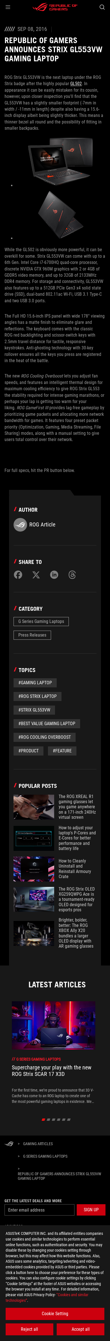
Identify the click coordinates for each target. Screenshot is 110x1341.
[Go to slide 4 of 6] (59, 1119)
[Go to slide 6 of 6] (69, 1119)
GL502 (76, 83)
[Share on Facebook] (18, 574)
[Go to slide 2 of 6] (48, 1119)
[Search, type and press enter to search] (101, 7)
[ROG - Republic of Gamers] (55, 7)
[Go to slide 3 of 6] (54, 1119)
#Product (28, 751)
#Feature (62, 751)
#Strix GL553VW (34, 710)
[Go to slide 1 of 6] (43, 1119)
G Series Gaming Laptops (41, 621)
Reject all (29, 1329)
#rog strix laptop (37, 696)
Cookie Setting (55, 1313)
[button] (8, 7)
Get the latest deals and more (33, 1201)
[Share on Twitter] (36, 574)
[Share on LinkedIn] (54, 574)
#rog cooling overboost (44, 737)
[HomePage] (9, 1144)
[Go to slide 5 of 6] (64, 1119)
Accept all (81, 1329)
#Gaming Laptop (35, 682)
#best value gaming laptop (46, 723)
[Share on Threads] (72, 574)
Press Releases (32, 635)
